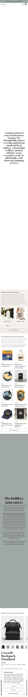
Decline (13, 690)
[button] (4, 4)
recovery (12, 340)
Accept (13, 686)
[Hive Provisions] (14, 5)
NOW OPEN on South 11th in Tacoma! (14, 1)
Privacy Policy (16, 682)
